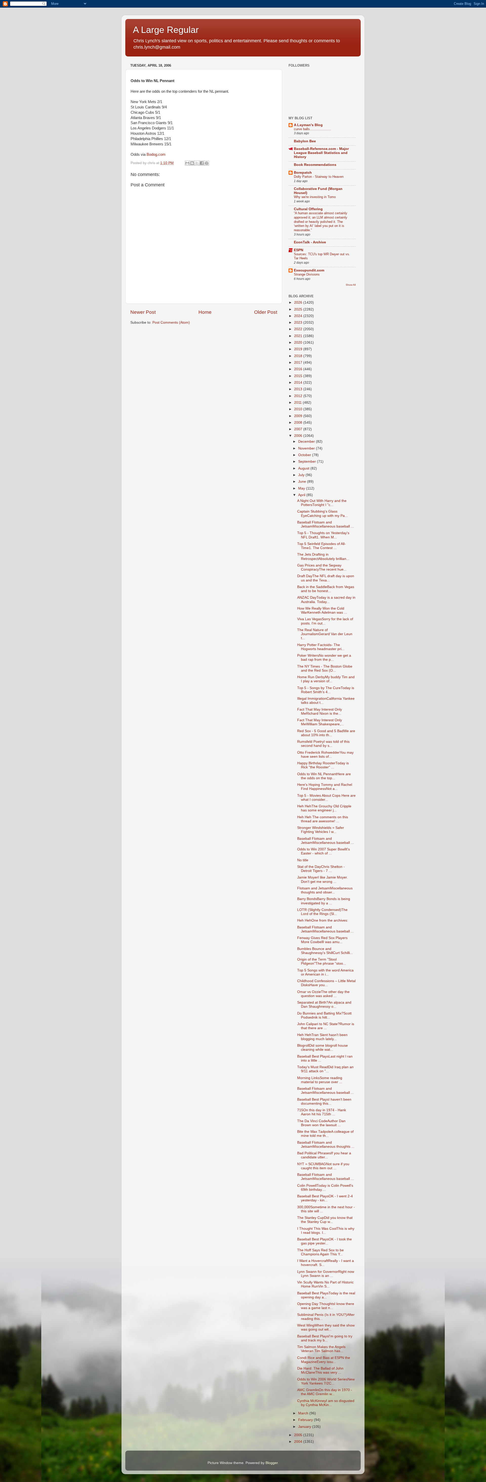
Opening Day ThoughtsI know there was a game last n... (325, 1306)
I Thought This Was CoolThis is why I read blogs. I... (325, 1231)
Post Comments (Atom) (171, 322)
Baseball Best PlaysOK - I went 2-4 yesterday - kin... (325, 1198)
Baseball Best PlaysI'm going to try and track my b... (324, 1338)
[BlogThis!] (192, 163)
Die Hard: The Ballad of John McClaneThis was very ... (320, 1370)
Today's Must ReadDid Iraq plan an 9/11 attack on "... (325, 1069)
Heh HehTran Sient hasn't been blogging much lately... (322, 1037)
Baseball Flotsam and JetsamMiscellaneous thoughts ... (325, 1144)
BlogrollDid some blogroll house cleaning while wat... (322, 1047)
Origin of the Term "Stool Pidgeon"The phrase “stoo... (321, 961)
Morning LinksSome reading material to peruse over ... (319, 1080)
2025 (298, 309)
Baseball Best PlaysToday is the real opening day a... (326, 1295)
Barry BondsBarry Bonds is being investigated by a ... (323, 901)
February (306, 1420)
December (307, 441)
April (302, 495)
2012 (298, 396)
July (302, 475)
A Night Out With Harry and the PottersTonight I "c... (322, 503)
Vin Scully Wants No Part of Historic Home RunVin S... (325, 1284)
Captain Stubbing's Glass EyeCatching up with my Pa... (322, 513)
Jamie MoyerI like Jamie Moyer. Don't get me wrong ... (322, 879)
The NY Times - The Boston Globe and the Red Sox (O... (324, 668)
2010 (298, 409)
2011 (298, 402)
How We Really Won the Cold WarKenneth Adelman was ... (322, 610)
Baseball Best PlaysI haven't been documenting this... (324, 1101)
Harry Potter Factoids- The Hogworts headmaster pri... (321, 647)
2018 (298, 356)
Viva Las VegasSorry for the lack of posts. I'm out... (325, 621)
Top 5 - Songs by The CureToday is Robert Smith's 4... (325, 690)
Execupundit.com (309, 270)
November (307, 448)
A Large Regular (166, 30)
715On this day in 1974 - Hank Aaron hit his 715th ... (321, 1112)
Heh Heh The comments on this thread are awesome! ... (322, 819)
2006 (298, 436)
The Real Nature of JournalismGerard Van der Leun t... (324, 634)
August (304, 468)
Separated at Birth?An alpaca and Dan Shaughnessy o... (324, 1004)
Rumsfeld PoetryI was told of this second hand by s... (323, 744)
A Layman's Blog (308, 125)
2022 (298, 329)
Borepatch (303, 172)
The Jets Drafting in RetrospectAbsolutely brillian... (323, 556)
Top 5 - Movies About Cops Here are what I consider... (326, 798)
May (302, 488)
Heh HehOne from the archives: (322, 920)
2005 (298, 1435)
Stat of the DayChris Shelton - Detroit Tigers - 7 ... (321, 869)
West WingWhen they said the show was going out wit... (326, 1327)
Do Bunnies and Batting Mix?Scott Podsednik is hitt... (324, 1015)
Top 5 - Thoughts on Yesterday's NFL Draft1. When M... (323, 535)
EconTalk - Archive (310, 242)
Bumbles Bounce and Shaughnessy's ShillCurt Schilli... (325, 951)
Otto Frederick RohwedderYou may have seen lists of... (325, 754)
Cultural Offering (308, 209)
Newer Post (143, 312)
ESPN (298, 250)
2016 (298, 369)
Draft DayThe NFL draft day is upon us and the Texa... (325, 578)
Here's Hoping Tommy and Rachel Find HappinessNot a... (324, 787)
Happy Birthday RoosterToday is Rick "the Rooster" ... (323, 765)
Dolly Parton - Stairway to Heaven (318, 177)
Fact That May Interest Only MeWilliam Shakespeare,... (320, 722)
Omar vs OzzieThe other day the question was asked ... (323, 994)
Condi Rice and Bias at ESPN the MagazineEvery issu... (323, 1360)
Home (205, 312)
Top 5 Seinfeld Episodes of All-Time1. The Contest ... (321, 546)
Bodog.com (156, 154)
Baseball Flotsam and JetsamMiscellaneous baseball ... (325, 524)
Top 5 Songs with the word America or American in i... (325, 972)
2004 (298, 1442)
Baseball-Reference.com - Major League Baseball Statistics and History (321, 153)
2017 (298, 362)
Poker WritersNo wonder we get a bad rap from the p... (324, 657)
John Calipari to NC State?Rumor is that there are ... (325, 1026)
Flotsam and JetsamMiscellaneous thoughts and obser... (325, 890)
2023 (298, 322)
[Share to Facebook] (201, 163)
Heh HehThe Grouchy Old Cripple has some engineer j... (324, 808)
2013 (298, 389)
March (303, 1413)
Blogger (272, 1463)
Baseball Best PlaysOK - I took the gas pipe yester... (324, 1241)
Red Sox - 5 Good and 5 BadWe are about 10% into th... (326, 733)
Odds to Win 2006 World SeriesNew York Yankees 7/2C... (326, 1381)
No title (302, 860)
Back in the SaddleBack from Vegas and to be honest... (325, 589)
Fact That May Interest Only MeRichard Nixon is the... (319, 711)
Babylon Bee (305, 141)
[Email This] (187, 163)
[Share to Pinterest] (206, 163)
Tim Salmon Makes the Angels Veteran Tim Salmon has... (321, 1349)
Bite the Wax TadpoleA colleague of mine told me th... (325, 1134)
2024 (298, 316)
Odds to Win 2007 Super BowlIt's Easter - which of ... (323, 851)
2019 (298, 349)
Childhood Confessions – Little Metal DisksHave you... (326, 983)
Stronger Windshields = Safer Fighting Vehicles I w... (320, 830)
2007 (298, 429)
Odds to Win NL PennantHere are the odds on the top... (324, 776)
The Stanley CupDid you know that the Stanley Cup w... (325, 1220)
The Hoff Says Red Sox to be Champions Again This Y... (320, 1252)
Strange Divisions (307, 274)
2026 (298, 302)
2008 (298, 422)
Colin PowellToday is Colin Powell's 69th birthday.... (325, 1188)
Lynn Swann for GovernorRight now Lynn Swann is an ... (325, 1274)
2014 (298, 382)
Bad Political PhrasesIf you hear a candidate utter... (324, 1155)
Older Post (265, 312)
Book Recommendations (315, 165)
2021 (298, 336)
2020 (298, 342)
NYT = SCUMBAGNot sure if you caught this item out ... (323, 1166)
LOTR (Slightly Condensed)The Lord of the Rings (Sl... (322, 912)
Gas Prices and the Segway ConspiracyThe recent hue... (322, 567)
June (302, 481)
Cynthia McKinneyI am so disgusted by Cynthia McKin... (325, 1403)
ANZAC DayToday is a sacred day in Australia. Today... (326, 599)
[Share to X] (196, 163)
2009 (298, 416)
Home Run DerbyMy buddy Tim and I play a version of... (326, 679)
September (307, 461)
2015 (298, 376)
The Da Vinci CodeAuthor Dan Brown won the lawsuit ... (321, 1123)
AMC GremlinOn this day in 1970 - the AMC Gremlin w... (324, 1392)
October (305, 455)
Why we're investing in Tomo (315, 197)
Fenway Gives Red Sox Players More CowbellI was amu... (322, 940)
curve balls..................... (312, 129)
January (305, 1427)
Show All (351, 284)
